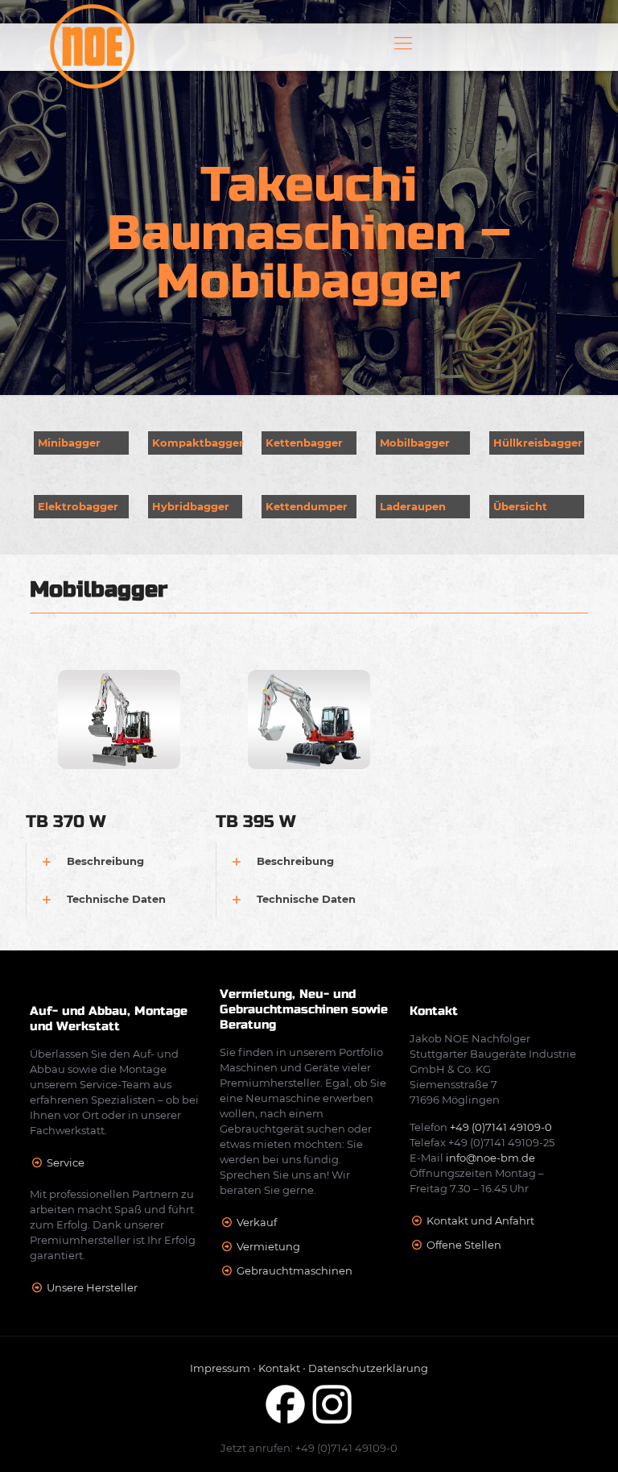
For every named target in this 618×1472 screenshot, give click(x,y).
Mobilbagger (415, 442)
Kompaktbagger (198, 442)
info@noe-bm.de (490, 1157)
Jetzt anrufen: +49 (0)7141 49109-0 (309, 1447)
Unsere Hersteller (92, 1287)
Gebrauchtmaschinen (294, 1270)
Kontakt (279, 1368)
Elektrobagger (78, 506)
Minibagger (69, 442)
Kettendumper (307, 506)
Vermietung (268, 1246)
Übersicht (520, 506)
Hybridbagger (190, 506)
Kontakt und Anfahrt (480, 1220)
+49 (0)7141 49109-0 (501, 1127)
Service (65, 1162)
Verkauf (257, 1222)
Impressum (220, 1368)
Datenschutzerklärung (368, 1368)
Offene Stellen (463, 1244)
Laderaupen (413, 506)
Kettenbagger (304, 442)
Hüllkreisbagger (538, 442)
